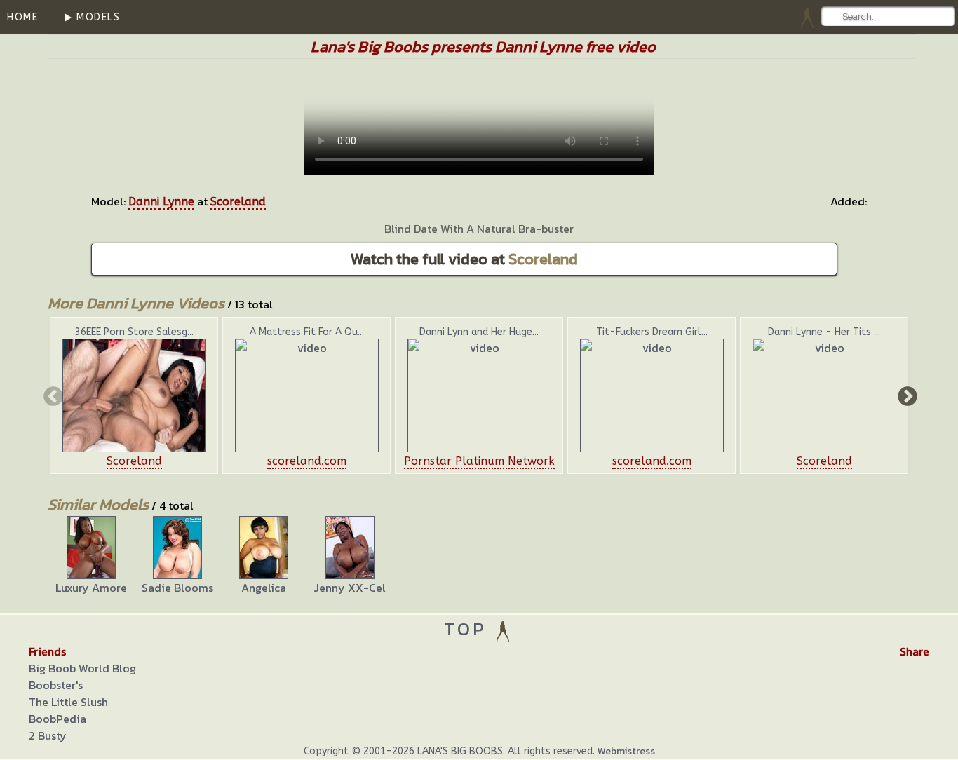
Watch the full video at (464, 259)
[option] (134, 395)
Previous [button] (52, 395)
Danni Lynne (161, 201)
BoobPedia (57, 718)
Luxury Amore (91, 587)
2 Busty (48, 735)
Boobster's (56, 685)
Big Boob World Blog (82, 668)
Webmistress (626, 751)
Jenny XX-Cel (349, 587)
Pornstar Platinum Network (479, 461)
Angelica (263, 587)
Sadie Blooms (177, 587)
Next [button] (906, 395)
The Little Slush (68, 701)
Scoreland (238, 201)
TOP (469, 628)
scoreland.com (306, 461)
